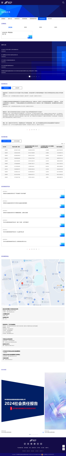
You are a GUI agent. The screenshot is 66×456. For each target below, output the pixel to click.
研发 (30, 447)
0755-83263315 (11, 340)
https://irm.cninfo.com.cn (9, 345)
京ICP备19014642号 (37, 454)
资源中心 (47, 447)
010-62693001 (10, 330)
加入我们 (42, 447)
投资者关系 (34, 447)
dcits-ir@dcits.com (10, 333)
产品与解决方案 (20, 447)
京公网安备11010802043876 (48, 454)
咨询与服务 (26, 447)
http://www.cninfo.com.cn (11, 310)
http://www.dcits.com (10, 311)
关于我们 (38, 447)
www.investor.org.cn (8, 359)
